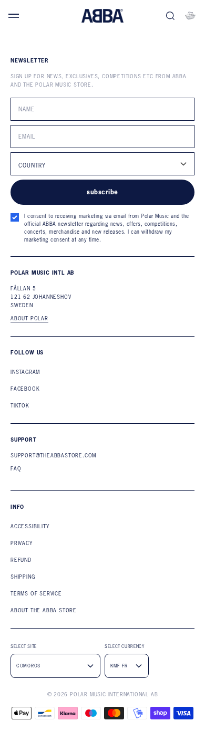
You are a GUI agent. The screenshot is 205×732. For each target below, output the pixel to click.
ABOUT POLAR (29, 318)
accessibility (30, 526)
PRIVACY (22, 543)
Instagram (25, 372)
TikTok (20, 405)
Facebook (25, 388)
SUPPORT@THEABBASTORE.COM (53, 455)
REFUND (21, 560)
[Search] (170, 15)
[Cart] (190, 15)
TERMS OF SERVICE (36, 593)
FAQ (16, 468)
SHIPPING (23, 576)
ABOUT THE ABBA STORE (44, 610)
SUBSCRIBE (102, 192)
